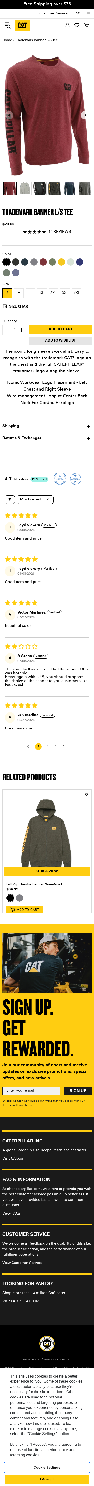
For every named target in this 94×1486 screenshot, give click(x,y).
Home (7, 40)
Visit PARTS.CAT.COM (20, 1301)
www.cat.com (32, 1359)
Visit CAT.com (14, 1159)
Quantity (9, 321)
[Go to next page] (65, 746)
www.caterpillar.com (57, 1359)
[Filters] (10, 499)
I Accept (47, 1479)
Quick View (47, 871)
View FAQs (11, 1214)
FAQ (77, 13)
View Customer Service (22, 1263)
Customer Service (53, 13)
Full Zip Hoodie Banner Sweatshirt (34, 884)
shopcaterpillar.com (22, 25)
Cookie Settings (47, 1467)
